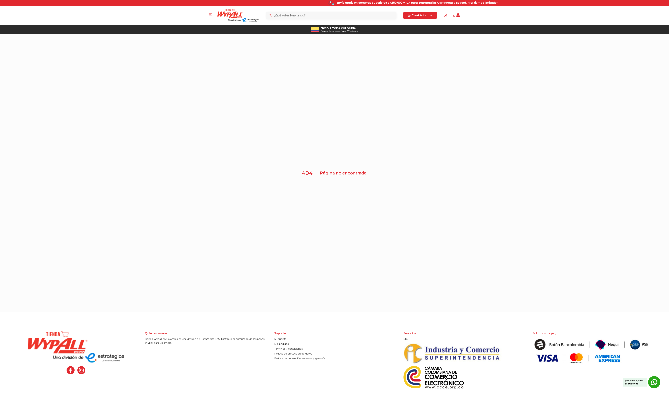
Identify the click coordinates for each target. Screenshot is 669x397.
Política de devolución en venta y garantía (299, 358)
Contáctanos (421, 15)
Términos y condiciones (288, 348)
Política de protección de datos (293, 353)
